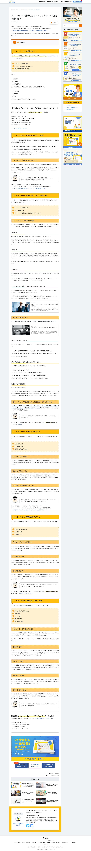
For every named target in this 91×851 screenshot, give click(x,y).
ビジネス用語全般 (55, 847)
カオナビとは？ (42, 1)
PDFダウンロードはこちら (26, 593)
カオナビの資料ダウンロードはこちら (44, 718)
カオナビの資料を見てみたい (19, 128)
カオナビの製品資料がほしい (53, 1)
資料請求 (28, 842)
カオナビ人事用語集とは (19, 842)
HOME (46, 838)
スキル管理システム (70, 109)
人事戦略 (34, 847)
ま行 (58, 775)
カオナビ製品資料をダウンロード (35, 765)
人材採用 (57, 773)
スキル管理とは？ (69, 105)
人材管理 (39, 847)
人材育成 (44, 847)
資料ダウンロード (77, 1)
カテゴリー (45, 844)
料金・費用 (40, 842)
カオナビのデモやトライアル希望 (48, 765)
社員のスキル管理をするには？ (72, 107)
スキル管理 (52, 775)
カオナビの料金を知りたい (66, 1)
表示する (23, 42)
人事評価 (29, 847)
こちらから (19, 424)
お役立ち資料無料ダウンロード (21, 765)
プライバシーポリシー (66, 842)
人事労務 (61, 847)
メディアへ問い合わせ (56, 842)
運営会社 (74, 842)
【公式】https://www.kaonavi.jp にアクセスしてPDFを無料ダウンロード (30, 30)
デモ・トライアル (47, 842)
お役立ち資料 (34, 842)
